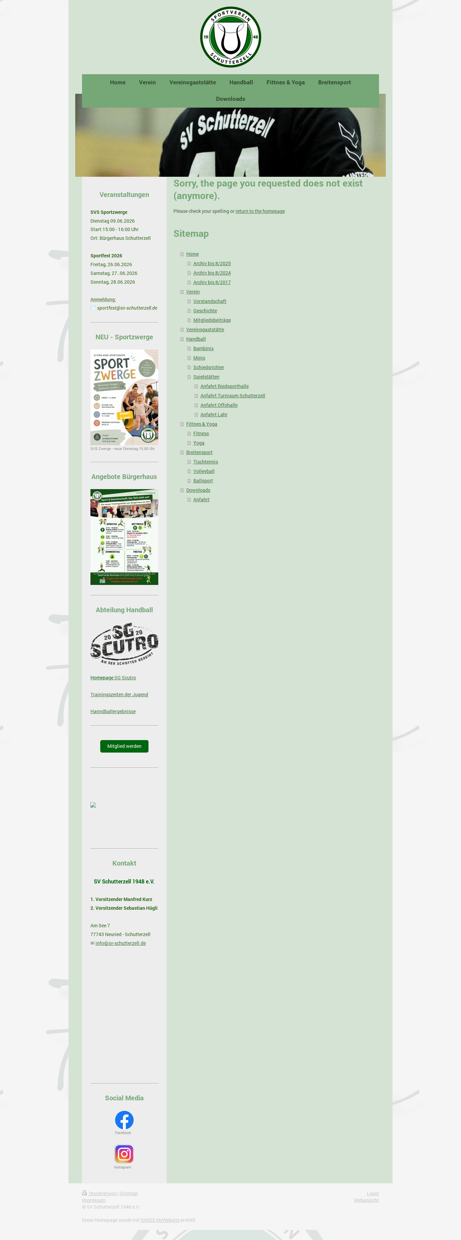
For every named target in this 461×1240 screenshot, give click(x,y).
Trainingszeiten (107, 694)
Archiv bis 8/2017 (212, 282)
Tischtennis (205, 461)
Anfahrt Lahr (213, 414)
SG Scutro (124, 677)
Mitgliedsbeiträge (212, 320)
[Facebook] (124, 1120)
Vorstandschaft (209, 301)
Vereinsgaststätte (205, 329)
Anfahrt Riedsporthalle (224, 386)
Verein (193, 291)
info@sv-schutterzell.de (121, 943)
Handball (196, 339)
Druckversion (103, 1193)
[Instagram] (124, 1154)
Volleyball (204, 471)
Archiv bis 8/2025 (212, 263)
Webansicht (366, 1200)
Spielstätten (206, 376)
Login (373, 1193)
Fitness (201, 433)
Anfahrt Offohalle (219, 405)
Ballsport (203, 480)
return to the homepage (260, 211)
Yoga (199, 443)
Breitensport (199, 452)
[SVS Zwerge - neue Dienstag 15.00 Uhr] (124, 397)
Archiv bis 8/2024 (212, 273)
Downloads (198, 490)
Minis (199, 358)
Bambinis (203, 348)
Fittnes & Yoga (201, 424)
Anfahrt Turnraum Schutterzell (232, 395)
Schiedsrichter (208, 367)
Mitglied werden (124, 746)
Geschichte (205, 310)
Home (192, 254)
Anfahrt (201, 499)
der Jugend (136, 694)
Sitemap (129, 1193)
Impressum (94, 1200)
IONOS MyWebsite (160, 1220)
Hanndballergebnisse (113, 711)
